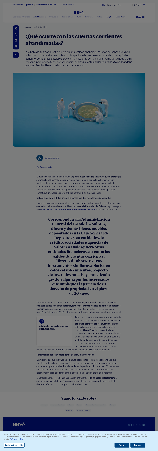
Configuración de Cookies (14, 445)
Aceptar (122, 445)
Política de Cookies (16, 439)
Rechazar (137, 445)
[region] (79, 441)
